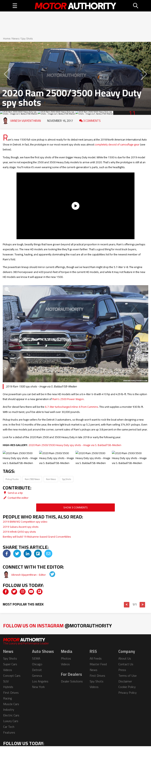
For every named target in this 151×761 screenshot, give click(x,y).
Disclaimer (125, 681)
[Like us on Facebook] (6, 592)
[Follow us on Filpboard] (39, 592)
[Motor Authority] (75, 5)
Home (6, 38)
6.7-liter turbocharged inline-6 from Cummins (71, 406)
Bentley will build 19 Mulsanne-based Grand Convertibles (37, 536)
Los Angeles (40, 681)
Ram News (51, 479)
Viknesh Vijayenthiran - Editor (28, 574)
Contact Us (125, 664)
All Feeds (96, 658)
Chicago (37, 664)
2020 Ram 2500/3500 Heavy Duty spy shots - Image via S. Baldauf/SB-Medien (75, 445)
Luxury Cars (10, 721)
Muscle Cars (11, 704)
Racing (7, 698)
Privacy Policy (127, 692)
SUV (6, 681)
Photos (66, 658)
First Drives (11, 692)
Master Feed (98, 664)
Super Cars (10, 664)
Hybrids (8, 687)
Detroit (37, 670)
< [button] (127, 604)
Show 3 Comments (75, 507)
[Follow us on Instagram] (23, 592)
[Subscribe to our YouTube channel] (31, 592)
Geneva (37, 676)
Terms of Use (127, 676)
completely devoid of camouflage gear (117, 144)
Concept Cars (11, 676)
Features (9, 732)
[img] (7, 554)
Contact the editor (18, 497)
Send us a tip (15, 492)
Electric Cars (11, 715)
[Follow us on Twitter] (14, 592)
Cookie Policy (127, 687)
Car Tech (8, 727)
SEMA (36, 658)
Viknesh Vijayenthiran (25, 121)
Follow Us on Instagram (57, 625)
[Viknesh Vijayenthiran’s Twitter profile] (49, 574)
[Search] (136, 5)
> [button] (142, 604)
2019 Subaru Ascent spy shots (21, 526)
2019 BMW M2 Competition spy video (25, 521)
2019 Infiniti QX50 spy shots (19, 531)
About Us (124, 658)
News (15, 38)
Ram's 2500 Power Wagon (68, 399)
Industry (8, 709)
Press (122, 670)
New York (38, 687)
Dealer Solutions (72, 681)
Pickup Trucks (12, 479)
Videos (7, 670)
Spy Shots (27, 38)
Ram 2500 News (32, 479)
